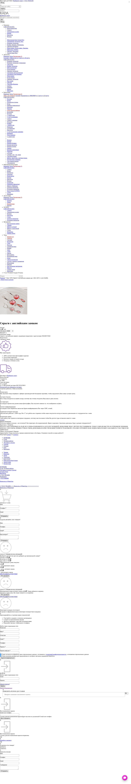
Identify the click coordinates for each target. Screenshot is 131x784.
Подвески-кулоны (12, 102)
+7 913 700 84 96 (28, 1)
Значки (9, 148)
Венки (9, 89)
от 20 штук (26, 58)
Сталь (9, 192)
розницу (15, 434)
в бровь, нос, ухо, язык (14, 154)
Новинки (6, 56)
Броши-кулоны (11, 146)
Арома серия (11, 269)
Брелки (9, 205)
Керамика (10, 194)
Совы (9, 251)
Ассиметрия (11, 128)
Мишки (9, 264)
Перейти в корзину (6, 740)
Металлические (12, 67)
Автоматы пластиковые (14, 74)
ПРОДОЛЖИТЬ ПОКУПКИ (8, 574)
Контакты (7, 449)
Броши (9, 33)
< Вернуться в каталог (7, 279)
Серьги (9, 30)
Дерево (9, 225)
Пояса (9, 202)
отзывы (2, 420)
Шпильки (10, 91)
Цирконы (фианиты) (13, 184)
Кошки (9, 248)
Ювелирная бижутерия (11, 460)
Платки (9, 200)
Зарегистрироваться (6, 688)
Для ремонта (11, 163)
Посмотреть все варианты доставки (11, 387)
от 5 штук (20, 58)
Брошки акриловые (13, 150)
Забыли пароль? (5, 684)
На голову (10, 81)
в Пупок (9, 153)
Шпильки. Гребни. (12, 49)
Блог (5, 447)
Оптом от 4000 (4, 557)
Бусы (8, 104)
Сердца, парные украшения (15, 261)
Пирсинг (10, 151)
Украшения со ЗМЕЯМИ (28, 95)
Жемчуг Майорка (12, 186)
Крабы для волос (12, 66)
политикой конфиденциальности (56, 654)
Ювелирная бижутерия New (15, 40)
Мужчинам (10, 263)
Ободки (9, 82)
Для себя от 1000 (5, 561)
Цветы (9, 253)
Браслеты (10, 35)
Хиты (11, 56)
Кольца (9, 36)
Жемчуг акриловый (13, 228)
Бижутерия (7, 459)
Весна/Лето (10, 255)
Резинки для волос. (13, 43)
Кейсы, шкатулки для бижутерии (17, 158)
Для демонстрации (13, 161)
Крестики (10, 271)
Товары (6, 452)
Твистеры (10, 64)
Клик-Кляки (11, 77)
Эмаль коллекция (12, 259)
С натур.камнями (12, 117)
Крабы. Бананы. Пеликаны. (15, 45)
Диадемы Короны (12, 84)
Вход (2, 2)
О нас (5, 439)
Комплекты (10, 176)
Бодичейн (10, 112)
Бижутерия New (12, 28)
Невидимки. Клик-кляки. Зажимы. (17, 48)
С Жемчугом (13, 58)
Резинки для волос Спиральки (16, 63)
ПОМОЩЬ (7, 438)
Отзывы (6, 446)
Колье (9, 100)
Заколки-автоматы (12, 46)
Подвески (10, 172)
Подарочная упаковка (13, 159)
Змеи (8, 250)
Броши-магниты (12, 145)
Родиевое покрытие (13, 189)
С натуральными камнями (15, 132)
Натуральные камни (13, 223)
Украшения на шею (13, 31)
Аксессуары (7, 462)
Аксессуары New (12, 53)
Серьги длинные (12, 120)
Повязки (9, 87)
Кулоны (9, 113)
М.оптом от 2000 (5, 559)
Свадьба (6, 58)
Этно (8, 243)
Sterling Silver (11, 233)
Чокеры (9, 109)
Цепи (8, 258)
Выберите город (18, 1)
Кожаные (10, 133)
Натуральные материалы (14, 266)
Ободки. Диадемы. (13, 51)
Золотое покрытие (12, 187)
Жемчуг (9, 268)
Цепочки (10, 107)
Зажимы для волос (12, 79)
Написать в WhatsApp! (7, 487)
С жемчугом (11, 115)
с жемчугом (10, 125)
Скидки (6, 444)
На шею (9, 99)
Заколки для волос (12, 71)
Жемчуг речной (12, 227)
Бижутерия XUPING (13, 191)
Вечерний (10, 241)
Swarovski (10, 182)
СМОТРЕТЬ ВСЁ (9, 27)
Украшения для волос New (15, 41)
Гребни (9, 86)
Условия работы (8, 441)
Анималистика (11, 246)
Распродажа (7, 463)
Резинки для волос (12, 61)
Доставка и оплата (9, 442)
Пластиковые (11, 69)
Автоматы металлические (15, 72)
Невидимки (10, 76)
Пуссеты (9, 122)
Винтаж (9, 245)
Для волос (7, 457)
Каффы (9, 123)
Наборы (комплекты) (13, 105)
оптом (9, 434)
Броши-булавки (11, 143)
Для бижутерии (12, 156)
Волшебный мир (12, 256)
